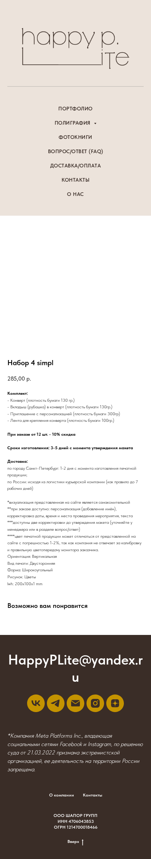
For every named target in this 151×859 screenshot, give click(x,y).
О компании (61, 795)
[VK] (36, 703)
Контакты (75, 180)
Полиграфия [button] (73, 123)
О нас (75, 194)
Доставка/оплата (75, 166)
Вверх (73, 841)
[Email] (75, 703)
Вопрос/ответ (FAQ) (75, 151)
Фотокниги (75, 137)
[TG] (56, 703)
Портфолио (75, 108)
